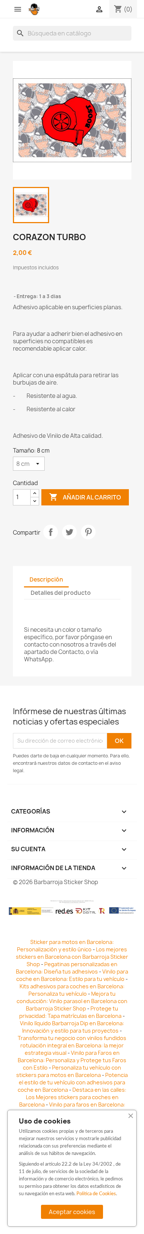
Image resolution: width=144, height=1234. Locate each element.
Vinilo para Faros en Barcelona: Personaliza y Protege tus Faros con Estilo (72, 1060)
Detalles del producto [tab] (61, 593)
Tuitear (69, 532)
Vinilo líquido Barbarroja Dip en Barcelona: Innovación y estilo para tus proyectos (72, 1027)
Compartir (50, 532)
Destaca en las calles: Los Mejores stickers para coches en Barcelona (73, 1097)
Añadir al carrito (85, 496)
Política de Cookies (96, 1194)
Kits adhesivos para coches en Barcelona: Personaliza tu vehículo (72, 990)
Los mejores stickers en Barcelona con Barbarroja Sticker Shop (72, 957)
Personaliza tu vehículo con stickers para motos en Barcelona (68, 1071)
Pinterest (88, 532)
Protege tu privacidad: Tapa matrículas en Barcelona (70, 1012)
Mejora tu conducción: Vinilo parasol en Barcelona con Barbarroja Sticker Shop (72, 1001)
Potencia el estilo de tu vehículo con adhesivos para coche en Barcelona (73, 1082)
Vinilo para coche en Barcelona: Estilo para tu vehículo (72, 975)
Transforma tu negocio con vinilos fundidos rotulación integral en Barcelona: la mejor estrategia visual (72, 1045)
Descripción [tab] (46, 579)
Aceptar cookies (72, 1212)
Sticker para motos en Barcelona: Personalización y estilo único (65, 945)
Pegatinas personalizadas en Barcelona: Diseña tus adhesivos (66, 968)
